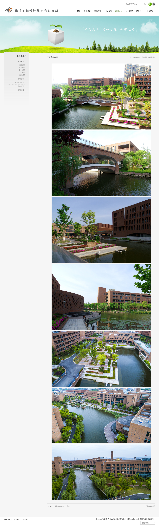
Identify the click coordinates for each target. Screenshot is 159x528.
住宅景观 (22, 73)
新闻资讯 (97, 11)
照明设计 (21, 86)
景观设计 (21, 61)
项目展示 (118, 11)
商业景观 (22, 70)
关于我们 (87, 11)
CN (150, 4)
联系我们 (150, 11)
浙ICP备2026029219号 (147, 519)
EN (154, 4)
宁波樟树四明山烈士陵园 (61, 506)
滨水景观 (22, 68)
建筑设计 (21, 79)
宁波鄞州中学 (52, 57)
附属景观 (22, 75)
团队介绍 (108, 11)
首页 (78, 11)
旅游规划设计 (19, 83)
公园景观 (22, 65)
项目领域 (129, 11)
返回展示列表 (150, 506)
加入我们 (139, 11)
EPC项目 (21, 90)
